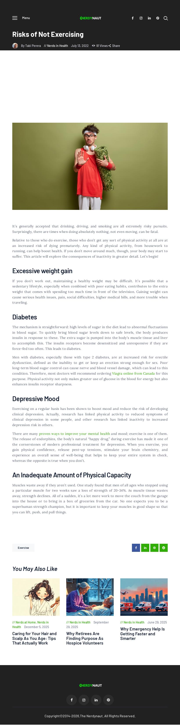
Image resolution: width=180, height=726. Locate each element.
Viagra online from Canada (133, 373)
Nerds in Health (57, 46)
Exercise (23, 547)
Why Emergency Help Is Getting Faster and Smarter (142, 634)
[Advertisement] (90, 89)
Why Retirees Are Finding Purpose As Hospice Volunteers (84, 638)
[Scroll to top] (176, 722)
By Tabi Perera (31, 46)
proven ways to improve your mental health (74, 434)
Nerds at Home (26, 622)
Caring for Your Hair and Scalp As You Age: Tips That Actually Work (34, 638)
